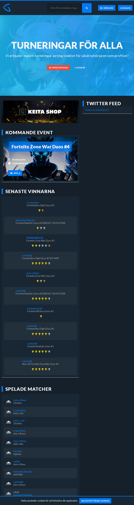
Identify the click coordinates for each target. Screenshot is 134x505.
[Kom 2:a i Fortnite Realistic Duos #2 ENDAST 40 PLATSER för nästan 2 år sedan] (43, 228)
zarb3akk (27, 255)
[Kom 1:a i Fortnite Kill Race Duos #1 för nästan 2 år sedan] (40, 316)
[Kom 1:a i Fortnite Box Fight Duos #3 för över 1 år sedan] (38, 210)
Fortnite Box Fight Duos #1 (40, 328)
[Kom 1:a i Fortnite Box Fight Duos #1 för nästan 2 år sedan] (38, 263)
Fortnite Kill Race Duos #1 (40, 311)
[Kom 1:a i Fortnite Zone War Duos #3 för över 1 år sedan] (35, 245)
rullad (16, 461)
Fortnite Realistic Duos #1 (40, 346)
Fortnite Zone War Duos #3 (40, 240)
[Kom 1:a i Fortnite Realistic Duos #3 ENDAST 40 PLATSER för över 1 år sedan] (37, 228)
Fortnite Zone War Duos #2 (40, 276)
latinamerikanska (25, 220)
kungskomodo (35, 308)
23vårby (17, 403)
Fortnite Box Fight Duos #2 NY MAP (40, 258)
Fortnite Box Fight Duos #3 (40, 205)
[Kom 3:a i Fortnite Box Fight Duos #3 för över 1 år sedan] (43, 281)
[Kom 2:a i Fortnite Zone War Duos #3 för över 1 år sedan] (40, 281)
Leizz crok (18, 413)
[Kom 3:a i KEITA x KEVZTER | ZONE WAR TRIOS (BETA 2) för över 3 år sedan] (48, 245)
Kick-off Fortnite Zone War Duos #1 (40, 364)
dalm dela (18, 443)
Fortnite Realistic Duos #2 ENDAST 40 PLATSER (40, 293)
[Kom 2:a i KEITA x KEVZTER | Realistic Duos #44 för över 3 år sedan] (38, 245)
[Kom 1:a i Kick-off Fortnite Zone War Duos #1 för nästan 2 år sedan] (32, 263)
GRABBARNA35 (35, 237)
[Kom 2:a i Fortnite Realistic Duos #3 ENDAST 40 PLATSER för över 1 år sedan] (48, 263)
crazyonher (33, 202)
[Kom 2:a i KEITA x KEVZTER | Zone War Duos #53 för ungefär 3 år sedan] (42, 245)
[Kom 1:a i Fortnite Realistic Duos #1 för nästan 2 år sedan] (35, 263)
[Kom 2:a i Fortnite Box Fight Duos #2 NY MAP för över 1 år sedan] (45, 245)
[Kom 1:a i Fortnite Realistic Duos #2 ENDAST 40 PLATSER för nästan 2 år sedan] (42, 263)
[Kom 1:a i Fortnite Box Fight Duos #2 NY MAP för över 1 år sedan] (45, 263)
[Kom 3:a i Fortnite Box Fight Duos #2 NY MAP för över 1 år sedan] (42, 210)
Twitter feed (103, 103)
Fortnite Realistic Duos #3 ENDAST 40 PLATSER (40, 223)
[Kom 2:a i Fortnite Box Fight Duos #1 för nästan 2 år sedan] (40, 228)
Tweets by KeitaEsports (97, 110)
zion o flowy (32, 273)
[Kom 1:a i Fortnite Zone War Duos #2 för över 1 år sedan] (37, 281)
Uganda (17, 454)
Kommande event (29, 132)
